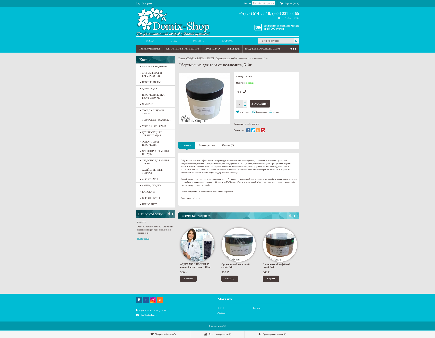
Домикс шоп (216, 326)
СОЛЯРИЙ (147, 104)
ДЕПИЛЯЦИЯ (233, 49)
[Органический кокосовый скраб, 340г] (238, 245)
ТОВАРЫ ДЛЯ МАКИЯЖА (156, 120)
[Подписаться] (160, 300)
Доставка (227, 41)
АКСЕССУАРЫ (150, 179)
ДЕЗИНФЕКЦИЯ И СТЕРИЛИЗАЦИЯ (152, 134)
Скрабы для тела (223, 58)
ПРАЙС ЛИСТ (149, 204)
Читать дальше (143, 238)
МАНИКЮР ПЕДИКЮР (149, 49)
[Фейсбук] (146, 300)
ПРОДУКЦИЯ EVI (213, 49)
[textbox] (276, 41)
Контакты (198, 41)
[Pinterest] (263, 130)
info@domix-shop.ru (148, 315)
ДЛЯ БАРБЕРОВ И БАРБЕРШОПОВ (182, 49)
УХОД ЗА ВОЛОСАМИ (154, 126)
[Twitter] (253, 130)
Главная (149, 41)
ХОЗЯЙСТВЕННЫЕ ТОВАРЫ (152, 171)
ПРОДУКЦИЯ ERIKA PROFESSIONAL (262, 49)
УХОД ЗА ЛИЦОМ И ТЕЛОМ (153, 112)
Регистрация (147, 3)
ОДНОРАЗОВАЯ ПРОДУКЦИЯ (150, 143)
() (165, 334)
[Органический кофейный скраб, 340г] (280, 245)
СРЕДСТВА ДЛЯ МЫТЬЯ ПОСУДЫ (155, 152)
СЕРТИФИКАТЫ (151, 198)
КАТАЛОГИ (148, 192)
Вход (138, 3)
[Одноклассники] (258, 130)
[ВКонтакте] (248, 130)
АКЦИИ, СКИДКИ (151, 185)
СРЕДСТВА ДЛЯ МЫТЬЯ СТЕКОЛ (155, 162)
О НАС (174, 41)
